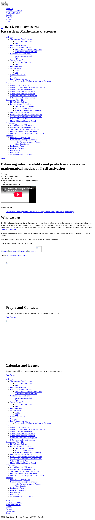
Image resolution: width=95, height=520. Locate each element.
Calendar (9, 15)
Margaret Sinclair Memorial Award (23, 121)
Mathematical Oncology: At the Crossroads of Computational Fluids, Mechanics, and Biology (40, 212)
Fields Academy (16, 66)
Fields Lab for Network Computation (28, 50)
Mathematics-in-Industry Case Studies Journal (27, 133)
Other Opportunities (22, 144)
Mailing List (10, 19)
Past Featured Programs (18, 79)
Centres (8, 83)
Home (3, 158)
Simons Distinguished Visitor (21, 113)
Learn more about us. (8, 229)
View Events (10, 375)
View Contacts (11, 317)
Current (17, 71)
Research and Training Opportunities (23, 140)
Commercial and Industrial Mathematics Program (33, 81)
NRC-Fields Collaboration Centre (22, 98)
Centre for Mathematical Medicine (22, 92)
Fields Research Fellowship (25, 106)
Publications (10, 123)
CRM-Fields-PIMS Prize (19, 119)
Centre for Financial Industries (21, 89)
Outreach (13, 77)
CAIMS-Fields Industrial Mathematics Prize (26, 117)
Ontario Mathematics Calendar (21, 154)
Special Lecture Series (18, 60)
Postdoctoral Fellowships (24, 108)
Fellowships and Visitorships (20, 104)
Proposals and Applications (20, 138)
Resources (9, 136)
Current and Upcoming (23, 41)
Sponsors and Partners (14, 11)
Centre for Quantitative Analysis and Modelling (27, 87)
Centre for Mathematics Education (22, 94)
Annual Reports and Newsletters (22, 125)
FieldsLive (9, 17)
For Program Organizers (19, 146)
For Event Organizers (18, 148)
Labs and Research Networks (21, 47)
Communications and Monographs (22, 127)
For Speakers (15, 150)
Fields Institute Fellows (18, 102)
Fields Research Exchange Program (28, 142)
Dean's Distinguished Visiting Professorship (26, 115)
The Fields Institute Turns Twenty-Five (24, 129)
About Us (9, 9)
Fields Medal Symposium (19, 45)
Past (16, 43)
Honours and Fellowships (15, 100)
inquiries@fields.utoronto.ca (17, 255)
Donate (8, 21)
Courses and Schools (17, 75)
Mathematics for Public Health (26, 52)
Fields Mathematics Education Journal (24, 131)
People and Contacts (13, 13)
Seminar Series (15, 68)
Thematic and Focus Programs (21, 39)
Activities (9, 37)
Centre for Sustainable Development (23, 96)
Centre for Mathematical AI (20, 85)
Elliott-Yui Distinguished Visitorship (28, 110)
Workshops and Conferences (20, 54)
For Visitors (14, 152)
